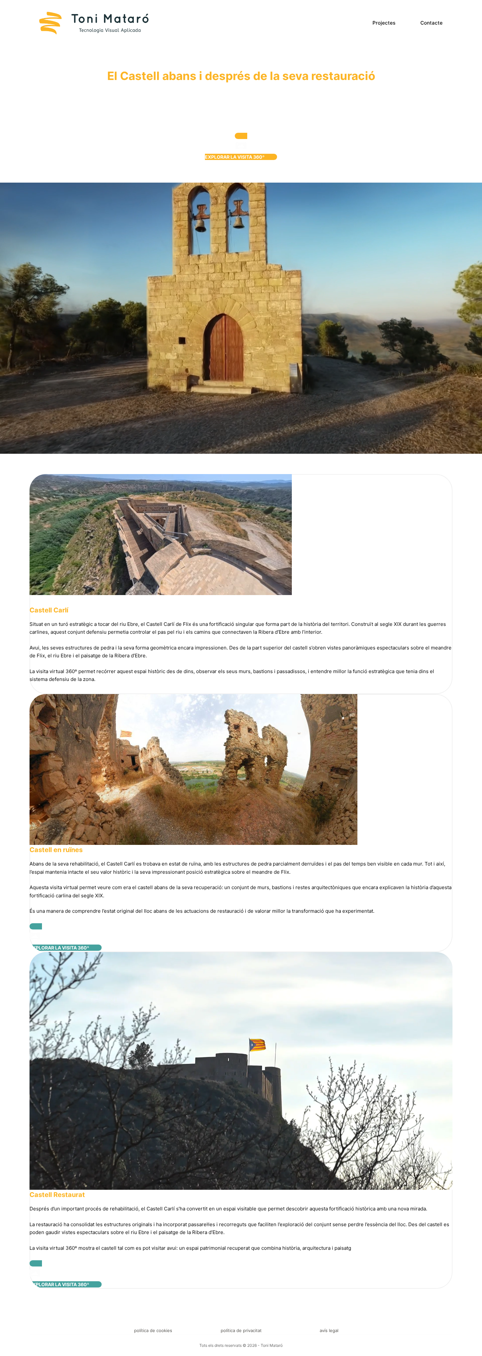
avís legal (329, 1330)
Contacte (431, 23)
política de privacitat (241, 1330)
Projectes (383, 23)
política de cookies (153, 1330)
